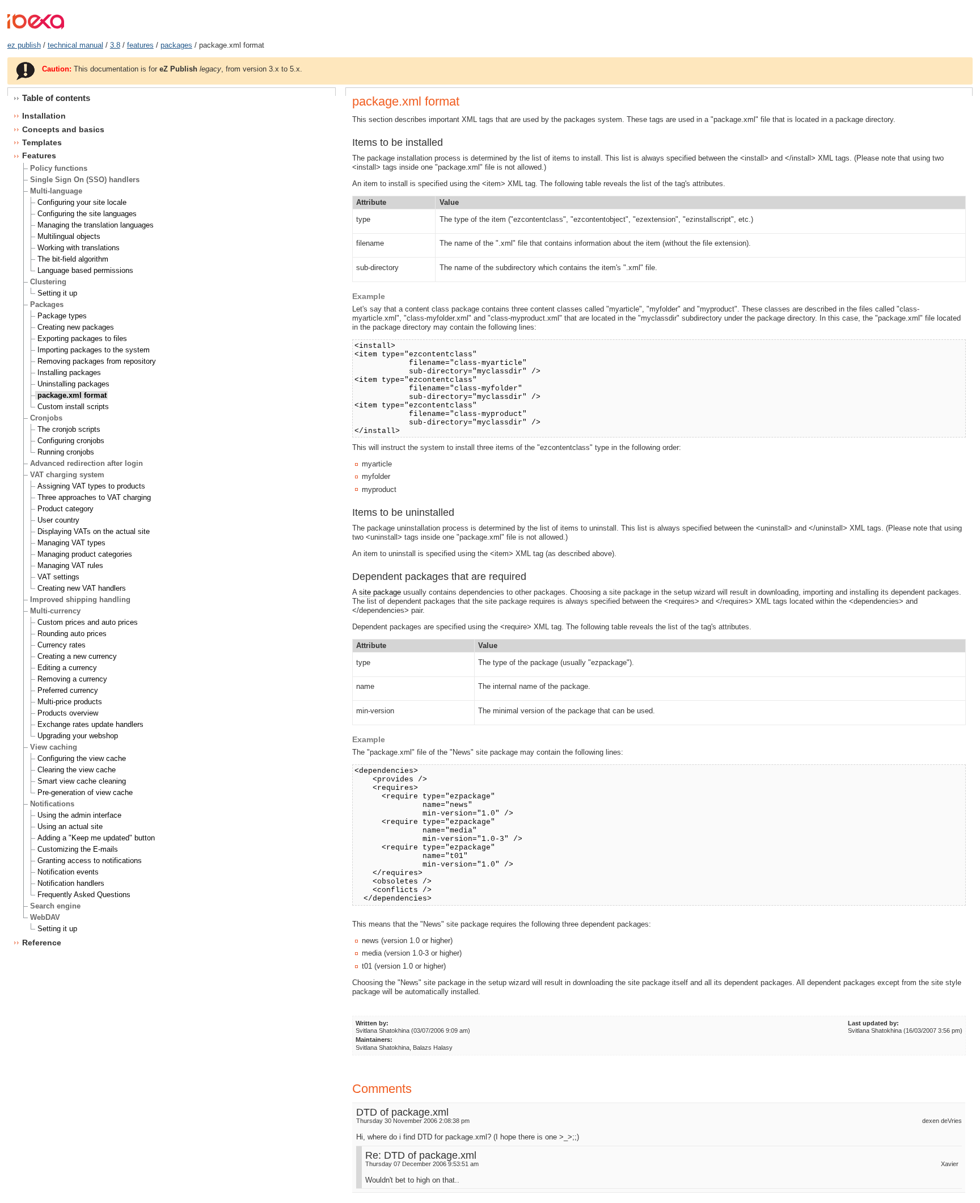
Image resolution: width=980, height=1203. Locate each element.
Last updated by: (873, 1023)
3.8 (115, 45)
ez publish (24, 45)
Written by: (372, 1023)
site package (380, 592)
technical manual (75, 45)
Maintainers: (374, 1039)
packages (176, 45)
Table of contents (56, 98)
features (140, 45)
